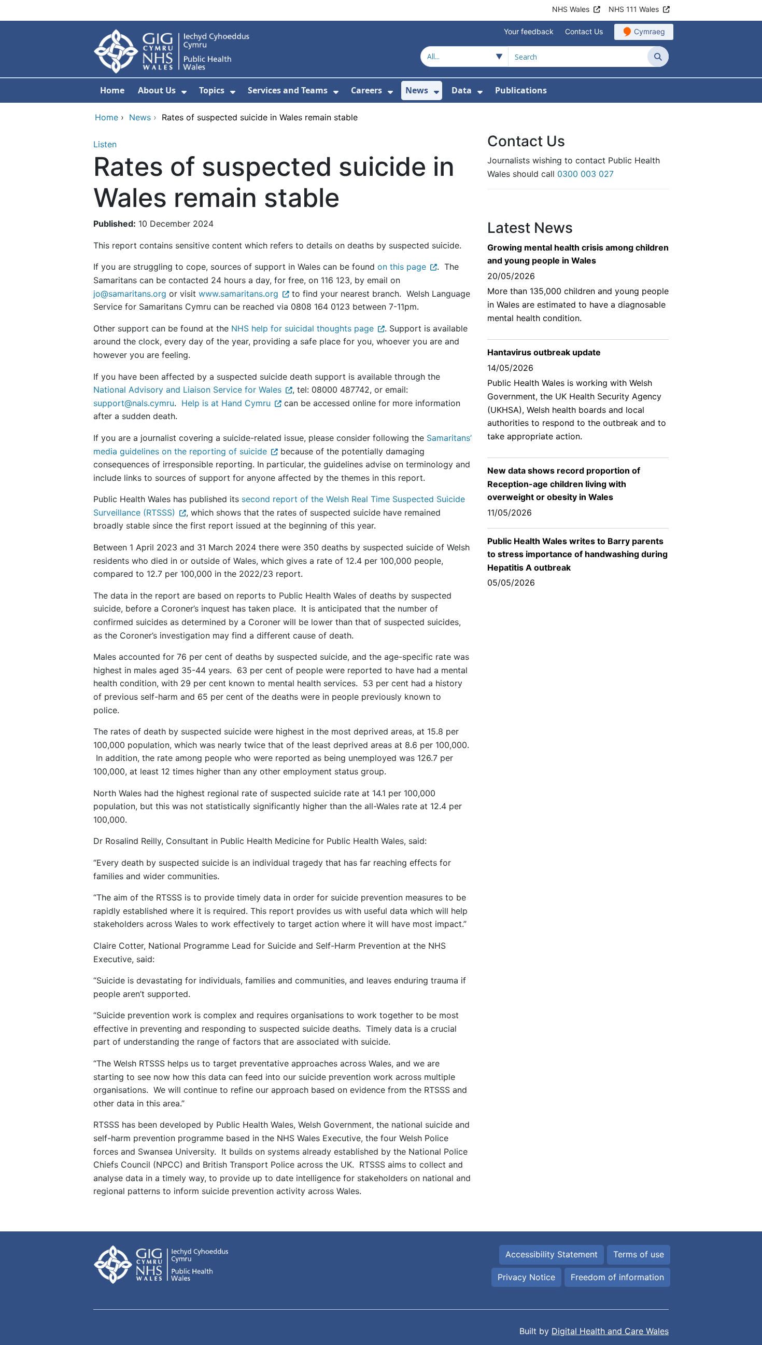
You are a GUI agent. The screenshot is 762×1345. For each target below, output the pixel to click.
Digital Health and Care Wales (610, 1331)
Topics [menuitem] (211, 90)
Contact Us (584, 31)
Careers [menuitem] (366, 90)
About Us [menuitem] (157, 90)
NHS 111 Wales (634, 9)
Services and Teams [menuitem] (288, 90)
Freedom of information (617, 1277)
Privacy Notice (526, 1277)
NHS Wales (570, 9)
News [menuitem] (416, 90)
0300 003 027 (585, 174)
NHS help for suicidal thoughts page (302, 328)
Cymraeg (649, 31)
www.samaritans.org (238, 293)
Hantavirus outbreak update (544, 352)
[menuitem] (184, 92)
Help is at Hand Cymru (226, 403)
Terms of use (638, 1254)
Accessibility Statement (551, 1254)
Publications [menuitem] (521, 90)
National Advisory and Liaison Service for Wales (187, 389)
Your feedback (529, 31)
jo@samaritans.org (129, 293)
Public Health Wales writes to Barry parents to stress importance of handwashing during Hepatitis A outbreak (577, 554)
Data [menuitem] (461, 90)
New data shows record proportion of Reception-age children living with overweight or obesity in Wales (563, 483)
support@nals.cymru (133, 403)
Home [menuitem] (112, 90)
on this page (401, 266)
